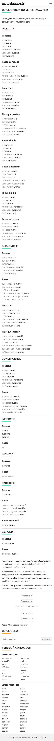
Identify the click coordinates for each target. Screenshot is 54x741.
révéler (4, 713)
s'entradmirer (7, 658)
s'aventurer (25, 618)
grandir (5, 719)
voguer (23, 691)
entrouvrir (24, 706)
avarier (28, 613)
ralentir (5, 725)
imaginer (5, 694)
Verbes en (27, 601)
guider (22, 688)
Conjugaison (14, 625)
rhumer (23, 670)
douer (4, 691)
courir (4, 700)
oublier (4, 710)
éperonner (24, 667)
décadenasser (7, 676)
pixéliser (23, 661)
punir (22, 725)
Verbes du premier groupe (27, 606)
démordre (24, 694)
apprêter (23, 719)
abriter (4, 679)
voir (3, 703)
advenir (5, 697)
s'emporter (24, 658)
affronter (23, 700)
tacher (4, 716)
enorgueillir (24, 703)
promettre (6, 706)
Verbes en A (27, 596)
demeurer (6, 722)
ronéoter (23, 673)
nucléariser (24, 676)
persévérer (24, 664)
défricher (5, 667)
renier (4, 670)
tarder (22, 679)
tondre (22, 728)
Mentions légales (40, 737)
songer (23, 710)
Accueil (5, 625)
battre (22, 731)
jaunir (22, 713)
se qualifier (6, 661)
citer (22, 697)
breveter (23, 722)
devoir (22, 716)
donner (5, 728)
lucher (4, 664)
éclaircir (5, 731)
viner (4, 673)
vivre (4, 688)
